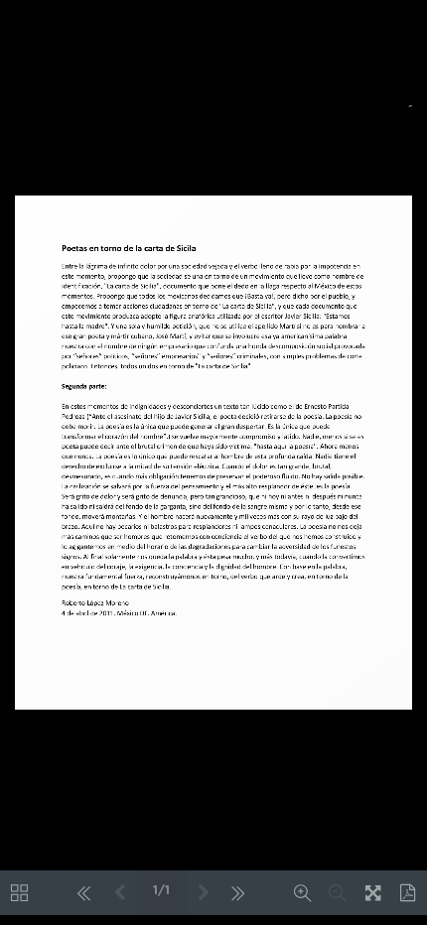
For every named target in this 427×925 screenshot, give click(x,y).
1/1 (161, 890)
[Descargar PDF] (407, 892)
